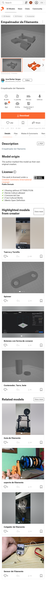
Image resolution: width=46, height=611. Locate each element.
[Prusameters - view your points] (30, 2)
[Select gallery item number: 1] (19, 247)
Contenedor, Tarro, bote (15, 385)
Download (24, 115)
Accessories (30, 16)
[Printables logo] (2, 9)
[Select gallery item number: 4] (25, 291)
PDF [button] (41, 143)
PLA (6, 107)
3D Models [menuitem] (10, 9)
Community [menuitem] (37, 9)
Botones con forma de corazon (18, 341)
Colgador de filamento (14, 527)
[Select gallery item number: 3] (23, 247)
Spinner (7, 296)
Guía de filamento (12, 438)
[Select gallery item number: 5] (26, 247)
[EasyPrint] (26, 3)
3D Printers (18, 16)
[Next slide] (43, 65)
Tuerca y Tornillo (12, 252)
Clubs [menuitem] (27, 9)
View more (39, 211)
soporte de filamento (13, 482)
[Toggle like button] (5, 256)
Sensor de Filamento (13, 571)
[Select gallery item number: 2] (21, 247)
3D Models (6, 16)
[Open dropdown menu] (42, 21)
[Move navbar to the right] (43, 8)
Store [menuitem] (20, 9)
